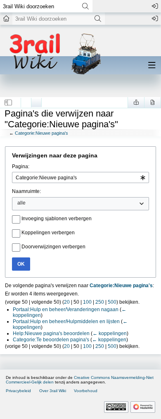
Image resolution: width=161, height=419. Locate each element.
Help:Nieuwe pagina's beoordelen (51, 333)
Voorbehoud (85, 390)
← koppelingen (109, 333)
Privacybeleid (18, 390)
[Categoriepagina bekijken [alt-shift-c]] (26, 100)
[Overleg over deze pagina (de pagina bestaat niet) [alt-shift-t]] (36, 100)
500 (112, 302)
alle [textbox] (21, 203)
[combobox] (80, 177)
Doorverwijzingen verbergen (53, 247)
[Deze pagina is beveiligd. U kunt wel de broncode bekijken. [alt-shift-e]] (152, 102)
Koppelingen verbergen (48, 233)
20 (67, 302)
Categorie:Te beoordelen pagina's (51, 340)
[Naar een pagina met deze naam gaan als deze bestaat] (85, 6)
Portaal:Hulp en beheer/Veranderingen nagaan (65, 309)
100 (87, 302)
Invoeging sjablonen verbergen (56, 218)
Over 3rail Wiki (52, 390)
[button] (8, 102)
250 (99, 302)
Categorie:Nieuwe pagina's (41, 133)
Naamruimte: (26, 191)
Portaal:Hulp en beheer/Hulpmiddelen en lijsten (66, 321)
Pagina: (20, 166)
